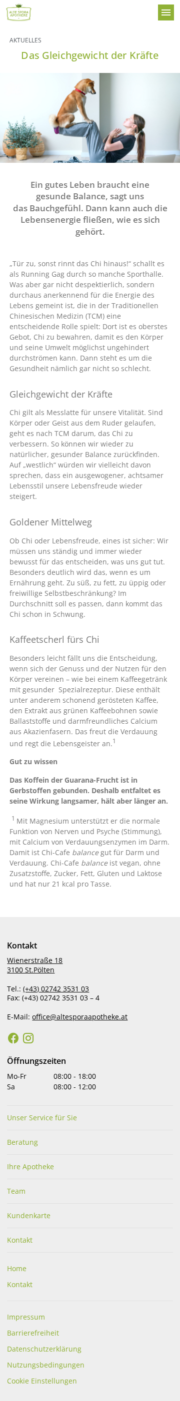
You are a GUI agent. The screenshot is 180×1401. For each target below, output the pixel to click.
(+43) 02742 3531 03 (56, 988)
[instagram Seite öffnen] (28, 1038)
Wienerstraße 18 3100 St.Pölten (34, 964)
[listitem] (89, 1118)
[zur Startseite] (78, 12)
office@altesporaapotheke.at (80, 1016)
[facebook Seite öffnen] (13, 1038)
